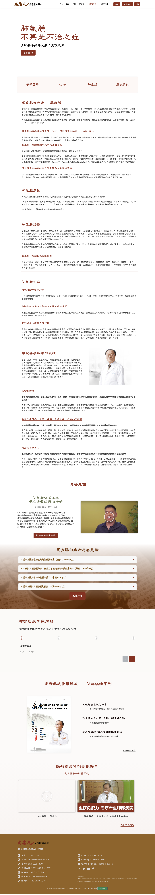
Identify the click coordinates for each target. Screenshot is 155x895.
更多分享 (77, 596)
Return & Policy (92, 888)
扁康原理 (104, 4)
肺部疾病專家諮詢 (46, 535)
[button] (109, 517)
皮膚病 (81, 4)
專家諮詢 (28, 53)
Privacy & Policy (82, 888)
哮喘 (74, 4)
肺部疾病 (92, 4)
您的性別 (26, 645)
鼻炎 (67, 4)
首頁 (61, 4)
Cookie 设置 (102, 888)
